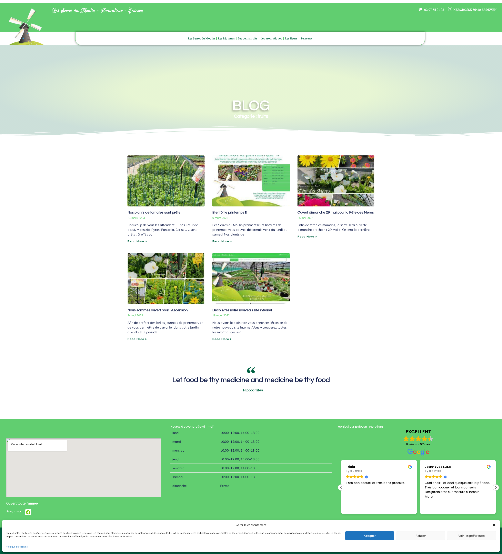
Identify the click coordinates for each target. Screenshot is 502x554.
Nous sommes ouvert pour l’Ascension (157, 310)
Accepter (370, 536)
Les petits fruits (247, 38)
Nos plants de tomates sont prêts (153, 212)
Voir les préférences (471, 536)
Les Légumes (226, 38)
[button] (494, 525)
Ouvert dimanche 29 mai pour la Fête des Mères (335, 212)
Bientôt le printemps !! (229, 212)
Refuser (421, 536)
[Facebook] (28, 512)
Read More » (137, 241)
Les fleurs (291, 38)
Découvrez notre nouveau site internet (242, 310)
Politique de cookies (17, 546)
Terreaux (306, 38)
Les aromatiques (271, 38)
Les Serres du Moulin (201, 38)
